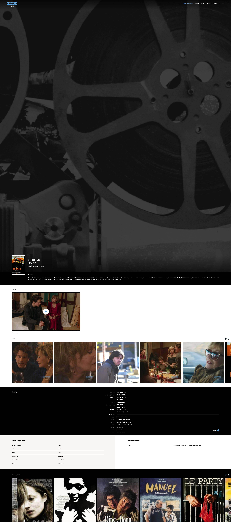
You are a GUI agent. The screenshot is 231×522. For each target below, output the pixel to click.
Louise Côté (120, 404)
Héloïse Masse (120, 399)
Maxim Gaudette (121, 430)
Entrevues (203, 3)
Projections (196, 3)
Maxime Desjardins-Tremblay (124, 424)
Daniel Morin (120, 412)
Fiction (29, 266)
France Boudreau (121, 394)
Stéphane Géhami (32, 262)
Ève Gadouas (120, 427)
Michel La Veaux (121, 402)
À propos (215, 3)
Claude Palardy (121, 407)
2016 (29, 263)
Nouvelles (209, 3)
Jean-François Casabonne (123, 419)
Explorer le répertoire (187, 3)
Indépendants (35, 266)
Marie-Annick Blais (121, 417)
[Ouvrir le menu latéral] (223, 3)
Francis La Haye (121, 432)
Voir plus (214, 430)
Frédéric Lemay (121, 435)
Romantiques (42, 266)
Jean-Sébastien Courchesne (124, 422)
